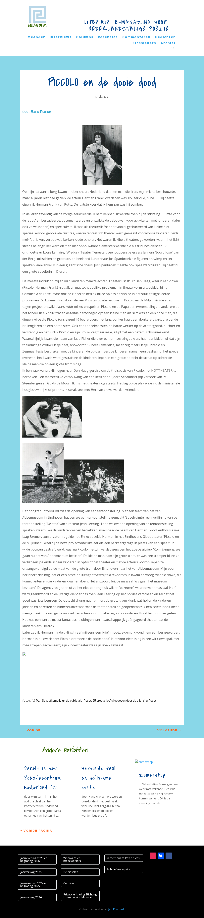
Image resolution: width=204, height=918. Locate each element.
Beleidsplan (70, 872)
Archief (168, 43)
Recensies (108, 37)
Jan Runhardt (116, 909)
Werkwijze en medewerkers (72, 859)
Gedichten (165, 37)
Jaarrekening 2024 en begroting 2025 (33, 884)
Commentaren (136, 37)
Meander (36, 37)
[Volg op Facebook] (169, 856)
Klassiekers (144, 43)
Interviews (61, 37)
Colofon (68, 883)
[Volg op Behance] (161, 856)
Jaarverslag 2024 (31, 897)
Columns (84, 37)
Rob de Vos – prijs (118, 869)
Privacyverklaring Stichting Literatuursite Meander (80, 895)
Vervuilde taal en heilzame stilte (98, 778)
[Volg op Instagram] (153, 856)
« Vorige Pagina (36, 830)
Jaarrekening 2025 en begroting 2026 (33, 859)
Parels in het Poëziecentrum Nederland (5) (42, 778)
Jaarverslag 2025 (31, 872)
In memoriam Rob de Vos (123, 858)
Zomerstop (152, 775)
